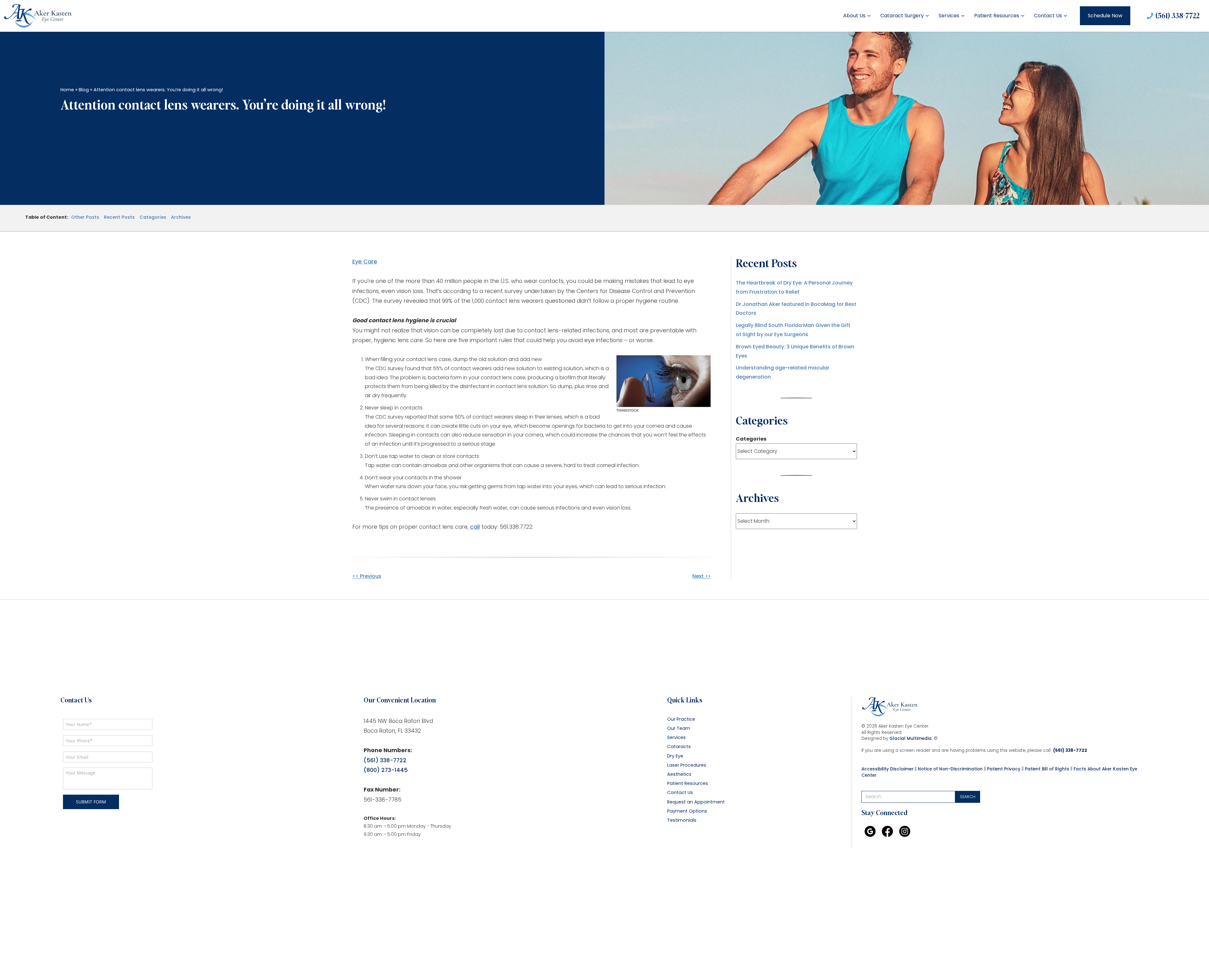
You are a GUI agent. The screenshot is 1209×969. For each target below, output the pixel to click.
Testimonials (681, 820)
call (475, 527)
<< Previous (366, 576)
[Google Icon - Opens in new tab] (870, 831)
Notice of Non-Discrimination (950, 769)
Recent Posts (119, 217)
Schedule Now (1105, 15)
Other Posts (85, 217)
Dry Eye (675, 756)
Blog (84, 90)
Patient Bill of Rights (1047, 769)
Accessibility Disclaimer (887, 769)
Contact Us (1048, 15)
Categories (152, 217)
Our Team (678, 728)
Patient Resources (996, 15)
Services (949, 15)
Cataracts (679, 747)
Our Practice (681, 719)
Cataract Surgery (902, 15)
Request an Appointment (696, 802)
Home (67, 90)
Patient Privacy (1003, 769)
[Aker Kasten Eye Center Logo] (889, 706)
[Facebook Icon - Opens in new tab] (887, 831)
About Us (854, 15)
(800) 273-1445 (386, 770)
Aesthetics (679, 774)
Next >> (701, 576)
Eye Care (364, 261)
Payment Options (687, 811)
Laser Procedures (686, 765)
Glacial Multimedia (910, 738)
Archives (181, 217)
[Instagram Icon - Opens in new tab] (904, 831)
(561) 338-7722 (1177, 15)
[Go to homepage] (37, 15)
